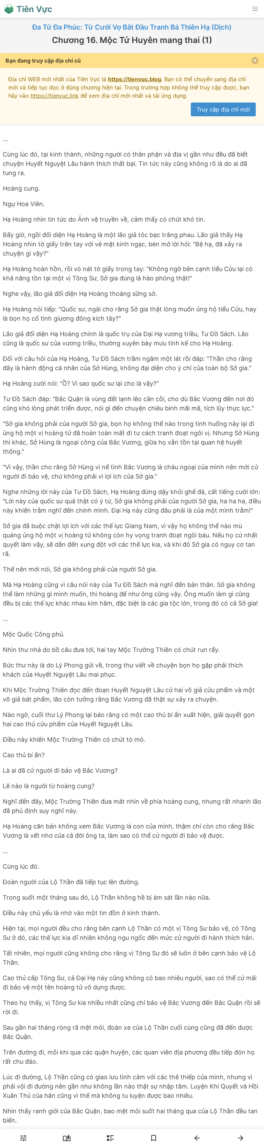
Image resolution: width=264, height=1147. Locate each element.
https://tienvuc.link (55, 95)
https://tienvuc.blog (134, 79)
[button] (255, 9)
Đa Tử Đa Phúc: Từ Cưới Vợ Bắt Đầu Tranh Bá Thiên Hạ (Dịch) (132, 27)
